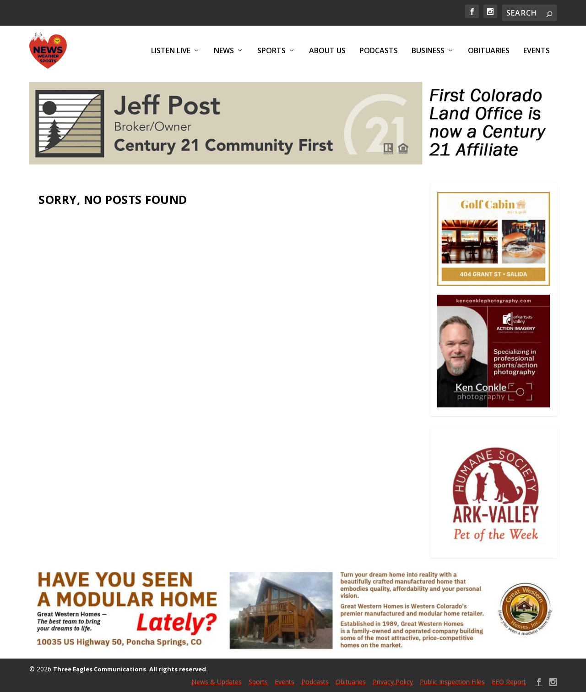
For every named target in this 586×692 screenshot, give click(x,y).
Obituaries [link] (489, 51)
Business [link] (428, 51)
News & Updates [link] (216, 681)
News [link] (224, 51)
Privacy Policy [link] (393, 681)
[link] (472, 11)
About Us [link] (327, 51)
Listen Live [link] (170, 51)
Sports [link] (271, 51)
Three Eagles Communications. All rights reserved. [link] (130, 669)
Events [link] (536, 51)
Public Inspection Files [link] (452, 681)
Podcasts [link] (378, 51)
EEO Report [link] (509, 681)
